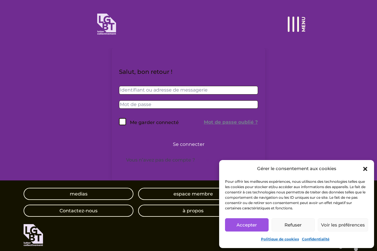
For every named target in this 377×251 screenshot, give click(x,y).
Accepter (247, 225)
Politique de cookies (280, 239)
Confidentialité (316, 239)
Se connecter (188, 144)
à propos (193, 210)
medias (78, 194)
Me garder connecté (154, 122)
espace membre (193, 194)
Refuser (293, 225)
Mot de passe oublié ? (231, 122)
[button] (365, 169)
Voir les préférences (343, 225)
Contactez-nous (78, 210)
